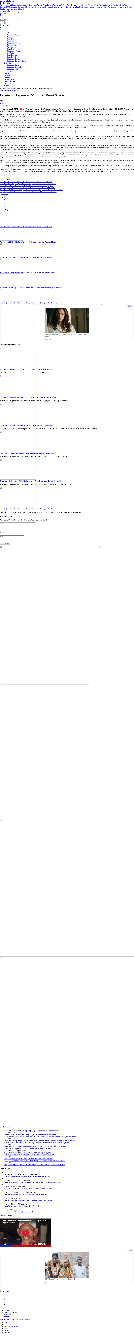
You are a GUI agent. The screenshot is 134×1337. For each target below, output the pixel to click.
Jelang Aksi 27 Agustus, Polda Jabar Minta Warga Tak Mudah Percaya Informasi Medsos (34, 1165)
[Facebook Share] (4, 197)
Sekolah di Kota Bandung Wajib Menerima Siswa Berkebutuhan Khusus (28, 1200)
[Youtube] (4, 1303)
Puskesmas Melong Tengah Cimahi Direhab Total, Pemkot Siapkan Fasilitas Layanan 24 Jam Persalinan (88, 5)
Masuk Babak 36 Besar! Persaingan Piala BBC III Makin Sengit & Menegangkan (26, 186)
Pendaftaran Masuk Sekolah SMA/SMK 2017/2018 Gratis (23, 1206)
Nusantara (7, 63)
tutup (2, 21)
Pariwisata (7, 83)
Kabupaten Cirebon (14, 51)
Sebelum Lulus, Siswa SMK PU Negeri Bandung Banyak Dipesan (25, 1194)
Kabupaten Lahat (13, 65)
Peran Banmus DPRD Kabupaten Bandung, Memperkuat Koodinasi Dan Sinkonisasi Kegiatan (35, 1147)
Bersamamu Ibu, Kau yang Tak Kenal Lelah (18, 1212)
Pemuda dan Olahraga (11, 81)
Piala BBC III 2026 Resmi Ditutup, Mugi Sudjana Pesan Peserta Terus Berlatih (26, 5)
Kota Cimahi (11, 57)
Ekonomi (7, 75)
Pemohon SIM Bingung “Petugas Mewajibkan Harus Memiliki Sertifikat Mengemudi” (32, 1182)
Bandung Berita (5, 104)
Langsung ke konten (7, 1)
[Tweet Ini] (5, 200)
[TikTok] (4, 1305)
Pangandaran (12, 45)
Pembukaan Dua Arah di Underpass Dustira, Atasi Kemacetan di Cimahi (28, 1159)
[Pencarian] (0, 17)
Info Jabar (7, 33)
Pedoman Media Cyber (12, 1312)
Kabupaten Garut (13, 37)
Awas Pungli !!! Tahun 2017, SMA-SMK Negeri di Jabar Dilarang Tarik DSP (28, 1188)
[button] (18, 13)
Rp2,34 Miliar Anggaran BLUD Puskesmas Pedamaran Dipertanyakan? (84, 7)
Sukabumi (10, 41)
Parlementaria (9, 79)
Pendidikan (7, 73)
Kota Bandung (12, 55)
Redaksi (6, 1310)
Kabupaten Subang (14, 35)
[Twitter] (4, 1297)
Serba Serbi (8, 77)
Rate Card (7, 1314)
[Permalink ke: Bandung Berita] (1, 102)
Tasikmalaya (11, 47)
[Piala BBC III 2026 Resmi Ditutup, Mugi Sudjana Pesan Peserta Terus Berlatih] (11, 225)
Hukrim (6, 85)
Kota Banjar (11, 39)
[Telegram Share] (4, 204)
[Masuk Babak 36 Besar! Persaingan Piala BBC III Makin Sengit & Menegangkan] (11, 255)
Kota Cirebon (11, 49)
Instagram (7, 1324)
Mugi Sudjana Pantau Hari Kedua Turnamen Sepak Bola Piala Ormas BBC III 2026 (27, 188)
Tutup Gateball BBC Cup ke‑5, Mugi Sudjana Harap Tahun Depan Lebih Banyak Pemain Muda (31, 190)
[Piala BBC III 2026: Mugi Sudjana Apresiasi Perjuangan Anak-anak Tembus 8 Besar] (11, 240)
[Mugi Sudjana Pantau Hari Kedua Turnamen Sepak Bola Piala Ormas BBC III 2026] (11, 270)
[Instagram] (4, 1299)
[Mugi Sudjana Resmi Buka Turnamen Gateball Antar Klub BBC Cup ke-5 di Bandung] (11, 301)
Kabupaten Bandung (14, 59)
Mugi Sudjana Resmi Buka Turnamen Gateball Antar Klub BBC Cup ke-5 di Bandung (28, 192)
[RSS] (4, 1307)
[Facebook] (4, 1295)
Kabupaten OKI (12, 69)
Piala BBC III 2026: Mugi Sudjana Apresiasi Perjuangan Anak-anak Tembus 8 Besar (28, 184)
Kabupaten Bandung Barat (16, 61)
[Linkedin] (4, 1301)
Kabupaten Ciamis (13, 43)
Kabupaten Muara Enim (15, 67)
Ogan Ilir (10, 71)
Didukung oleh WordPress (9, 1319)
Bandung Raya (9, 53)
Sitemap (6, 1316)
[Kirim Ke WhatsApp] (4, 206)
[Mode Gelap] (0, 15)
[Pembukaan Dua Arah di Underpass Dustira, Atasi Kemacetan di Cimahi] (29, 1155)
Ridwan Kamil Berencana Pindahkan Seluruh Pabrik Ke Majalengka (27, 1176)
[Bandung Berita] (6, 11)
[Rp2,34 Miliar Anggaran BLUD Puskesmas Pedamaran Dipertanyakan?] (28, 1149)
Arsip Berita (8, 1322)
